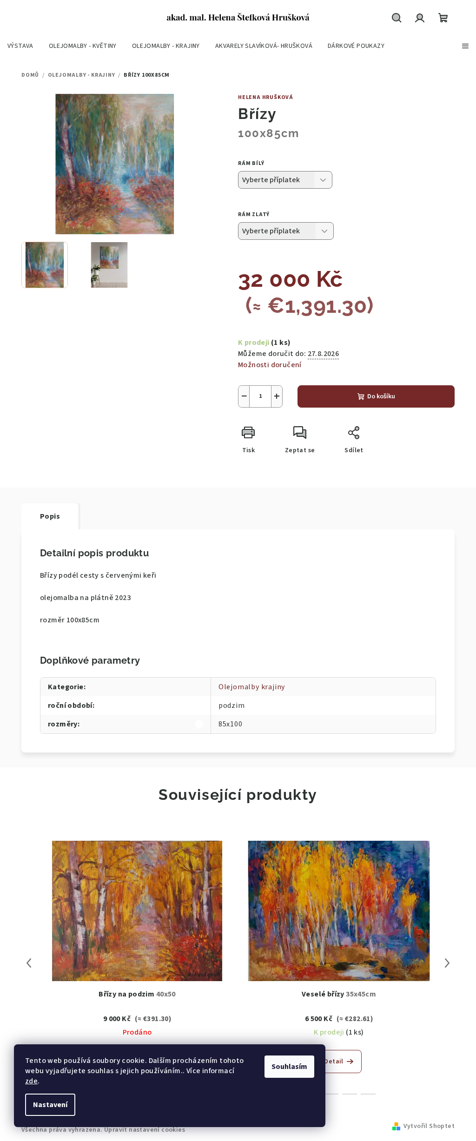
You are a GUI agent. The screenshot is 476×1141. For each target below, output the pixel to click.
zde (31, 1081)
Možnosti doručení (270, 365)
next (447, 963)
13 (349, 1094)
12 (331, 1094)
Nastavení (50, 1105)
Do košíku (381, 396)
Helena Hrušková (265, 97)
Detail (333, 1061)
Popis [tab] (50, 516)
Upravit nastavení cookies (144, 1129)
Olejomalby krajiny (251, 687)
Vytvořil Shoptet (429, 1126)
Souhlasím (289, 1067)
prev (28, 963)
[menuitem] (20, 46)
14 (368, 1094)
